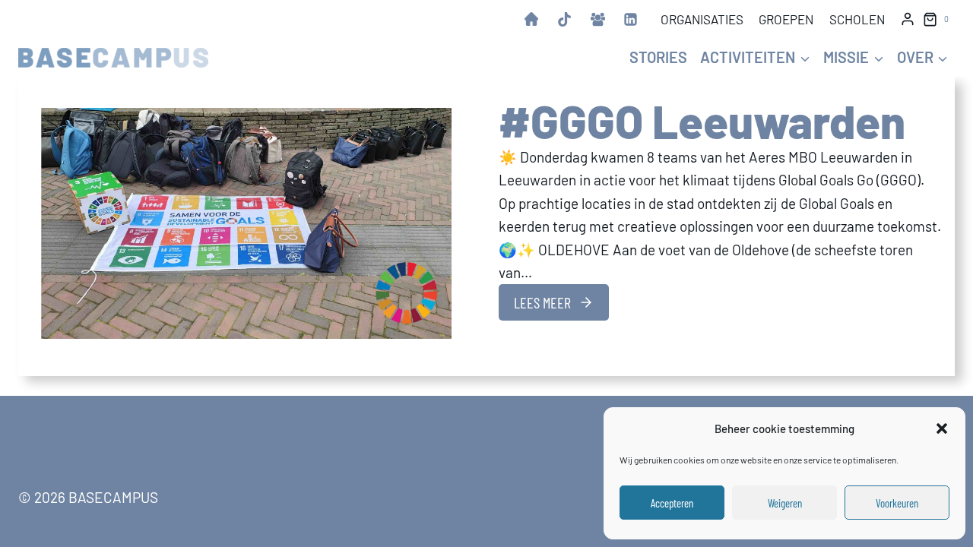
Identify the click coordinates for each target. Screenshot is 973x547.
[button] (941, 428)
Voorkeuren (897, 503)
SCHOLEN (857, 19)
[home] (531, 19)
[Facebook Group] (597, 19)
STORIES (658, 57)
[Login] (907, 19)
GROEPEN (786, 19)
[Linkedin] (630, 19)
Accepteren (672, 503)
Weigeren (785, 503)
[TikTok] (564, 19)
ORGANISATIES (702, 19)
